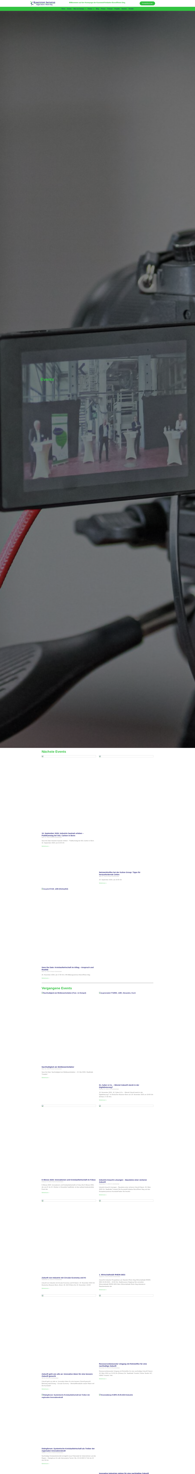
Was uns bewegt (79, 9)
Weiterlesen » (45, 846)
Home (63, 9)
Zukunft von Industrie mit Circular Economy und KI (64, 1278)
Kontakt (131, 9)
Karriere (124, 9)
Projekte (117, 9)
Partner (90, 9)
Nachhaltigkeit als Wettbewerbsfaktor (58, 1067)
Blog (97, 9)
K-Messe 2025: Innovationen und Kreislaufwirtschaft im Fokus (69, 1180)
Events (69, 9)
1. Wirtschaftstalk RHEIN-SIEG (112, 1275)
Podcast (109, 9)
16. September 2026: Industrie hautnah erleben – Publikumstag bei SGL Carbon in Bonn (63, 834)
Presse (103, 9)
